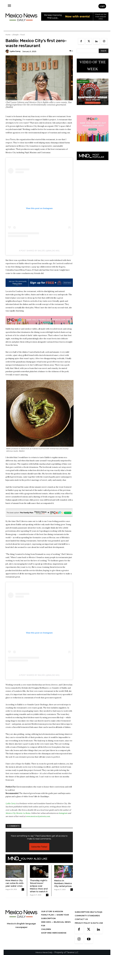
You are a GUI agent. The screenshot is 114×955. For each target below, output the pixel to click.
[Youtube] (89, 939)
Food (22, 34)
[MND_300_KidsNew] (92, 143)
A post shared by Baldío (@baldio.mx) (39, 251)
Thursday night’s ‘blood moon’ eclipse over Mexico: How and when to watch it (39, 886)
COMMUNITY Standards (87, 915)
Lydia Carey (15, 51)
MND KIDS (46, 922)
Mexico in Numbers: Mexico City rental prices (63, 883)
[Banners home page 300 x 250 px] (92, 107)
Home (8, 34)
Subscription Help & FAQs (88, 912)
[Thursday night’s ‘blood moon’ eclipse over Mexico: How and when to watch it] (39, 871)
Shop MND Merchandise (53, 933)
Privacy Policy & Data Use (89, 923)
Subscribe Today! (39, 846)
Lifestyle (15, 34)
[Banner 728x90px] (39, 320)
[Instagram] (104, 41)
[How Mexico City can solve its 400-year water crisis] (15, 871)
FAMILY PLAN (47, 915)
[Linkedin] (96, 41)
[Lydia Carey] (8, 51)
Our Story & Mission (52, 911)
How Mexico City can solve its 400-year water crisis (15, 883)
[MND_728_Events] (74, 23)
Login (102, 6)
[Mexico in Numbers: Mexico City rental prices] (63, 871)
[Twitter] (89, 41)
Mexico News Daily (44, 952)
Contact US (81, 919)
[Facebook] (81, 41)
